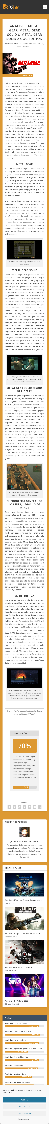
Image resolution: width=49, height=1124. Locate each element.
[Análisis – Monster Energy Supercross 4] (24, 885)
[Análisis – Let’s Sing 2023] (24, 985)
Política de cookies (23, 1119)
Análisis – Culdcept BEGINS (16, 1023)
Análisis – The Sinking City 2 (17, 1057)
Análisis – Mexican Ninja (15, 1074)
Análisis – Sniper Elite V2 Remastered (22, 933)
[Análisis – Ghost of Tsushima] (24, 952)
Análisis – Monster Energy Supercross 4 (23, 900)
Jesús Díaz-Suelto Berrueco (25, 43)
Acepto (24, 1099)
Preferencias (24, 1113)
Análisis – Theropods (14, 1065)
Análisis (26, 46)
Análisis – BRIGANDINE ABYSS (17, 1082)
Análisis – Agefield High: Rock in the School (23, 1048)
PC (31, 46)
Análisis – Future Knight (15, 1040)
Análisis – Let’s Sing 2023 (16, 1001)
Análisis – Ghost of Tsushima (18, 967)
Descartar (24, 1106)
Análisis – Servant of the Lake (18, 1032)
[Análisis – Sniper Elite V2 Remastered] (24, 918)
